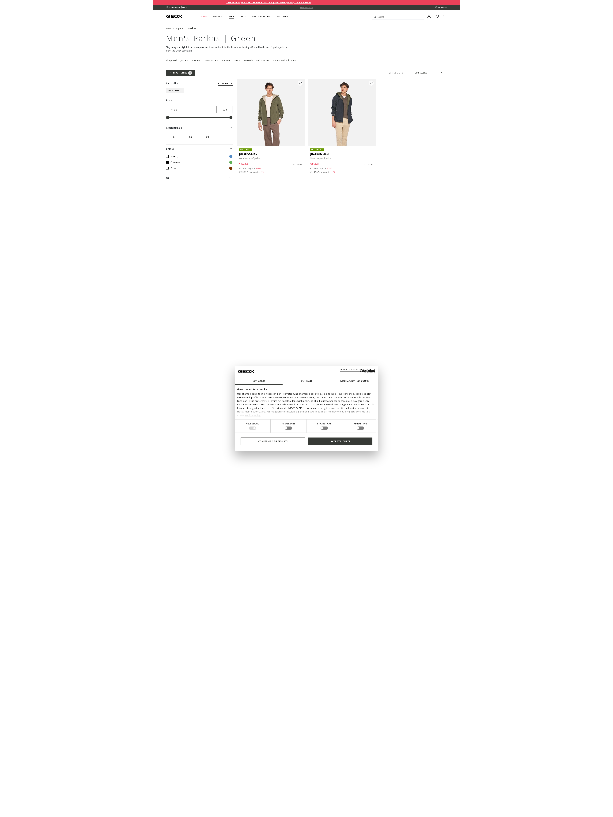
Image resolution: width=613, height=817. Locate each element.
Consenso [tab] (259, 380)
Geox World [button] (284, 16)
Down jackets (211, 60)
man (168, 28)
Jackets (184, 60)
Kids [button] (243, 16)
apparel (179, 28)
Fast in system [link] (261, 16)
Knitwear (226, 60)
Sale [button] (204, 16)
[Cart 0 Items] (443, 19)
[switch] (288, 428)
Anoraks (196, 60)
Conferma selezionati (273, 441)
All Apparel (171, 60)
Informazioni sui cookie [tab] (354, 380)
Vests (237, 60)
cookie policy (253, 415)
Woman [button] (217, 16)
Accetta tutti (340, 441)
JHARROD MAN (248, 154)
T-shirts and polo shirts (284, 60)
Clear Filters (225, 83)
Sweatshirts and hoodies (256, 60)
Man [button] (231, 16)
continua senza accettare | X (357, 369)
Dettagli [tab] (306, 380)
